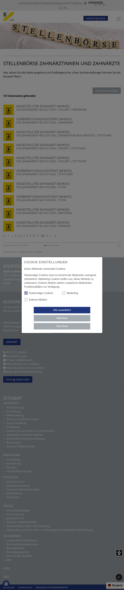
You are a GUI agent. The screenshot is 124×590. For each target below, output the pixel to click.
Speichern (62, 326)
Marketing (72, 293)
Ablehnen (62, 318)
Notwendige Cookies (41, 293)
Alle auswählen (62, 310)
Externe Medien (38, 299)
